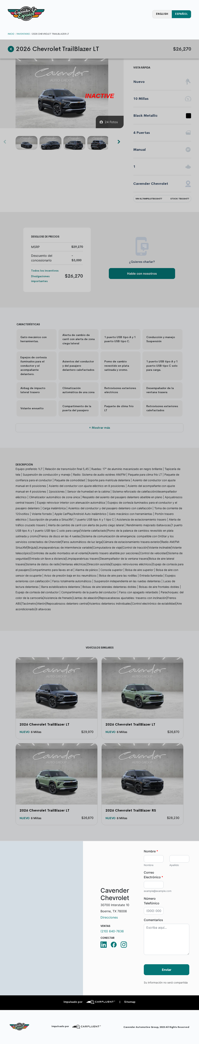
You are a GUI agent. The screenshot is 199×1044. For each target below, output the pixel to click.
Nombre (151, 851)
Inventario (23, 33)
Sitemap (127, 1002)
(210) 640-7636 (112, 931)
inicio (11, 33)
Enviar (166, 970)
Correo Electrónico (153, 874)
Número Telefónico (151, 901)
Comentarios (153, 920)
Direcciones (109, 917)
